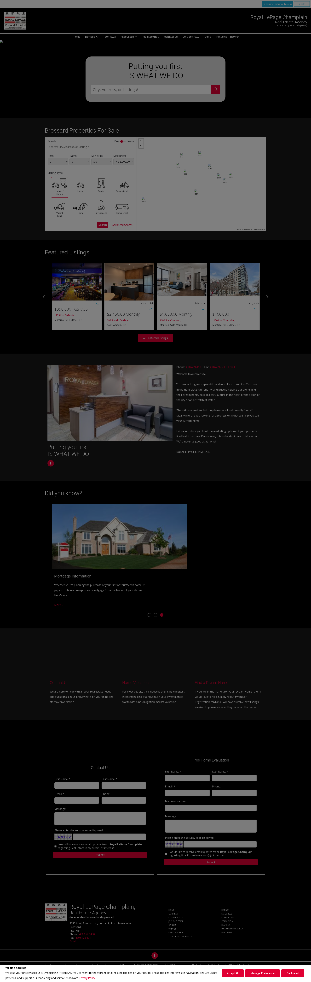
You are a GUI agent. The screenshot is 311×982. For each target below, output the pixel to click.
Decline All (293, 973)
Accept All (232, 973)
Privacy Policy (87, 978)
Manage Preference (262, 973)
